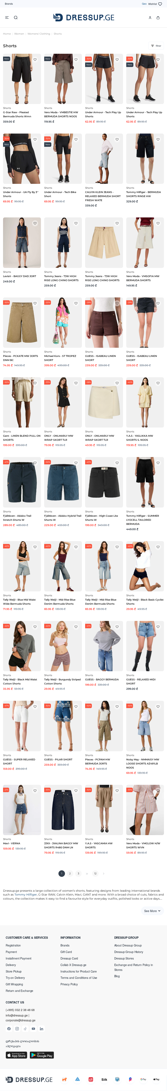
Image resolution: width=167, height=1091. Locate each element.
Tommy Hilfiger (25, 894)
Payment (11, 952)
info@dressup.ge (17, 1015)
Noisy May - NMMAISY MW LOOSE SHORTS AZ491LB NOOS (142, 763)
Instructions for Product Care (78, 971)
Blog (117, 976)
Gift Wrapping (14, 984)
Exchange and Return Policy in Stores (133, 967)
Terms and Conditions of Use (78, 978)
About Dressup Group (128, 945)
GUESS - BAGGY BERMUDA (102, 679)
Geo (144, 3)
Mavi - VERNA (11, 843)
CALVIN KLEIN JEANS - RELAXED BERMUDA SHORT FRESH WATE (103, 196)
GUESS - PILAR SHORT (58, 759)
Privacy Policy (69, 984)
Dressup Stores (124, 958)
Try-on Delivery (15, 978)
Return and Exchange (19, 991)
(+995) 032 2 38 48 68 (20, 1010)
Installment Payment (18, 958)
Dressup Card (69, 958)
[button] (30, 937)
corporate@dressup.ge (20, 1020)
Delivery (11, 965)
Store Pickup (14, 971)
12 (95, 873)
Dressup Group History (128, 952)
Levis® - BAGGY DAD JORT (19, 276)
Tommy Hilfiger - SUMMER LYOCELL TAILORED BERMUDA (142, 519)
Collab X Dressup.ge (73, 965)
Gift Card (66, 952)
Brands (9, 3)
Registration (13, 945)
